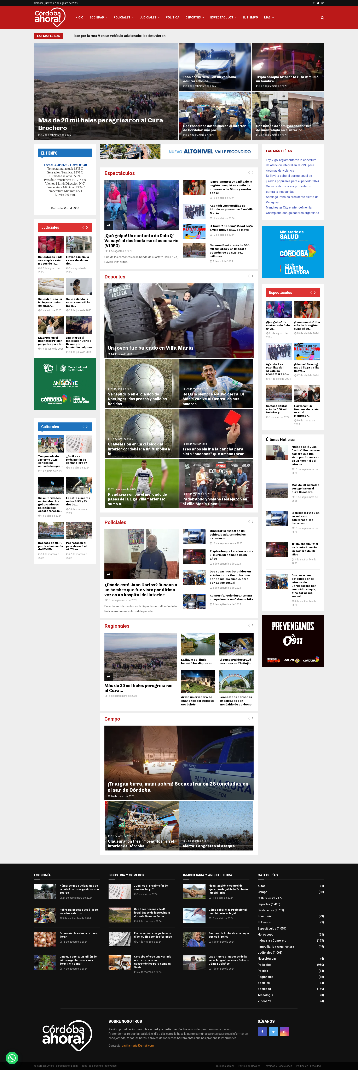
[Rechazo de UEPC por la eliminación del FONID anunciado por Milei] (51, 530)
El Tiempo (250, 17)
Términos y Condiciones (278, 1066)
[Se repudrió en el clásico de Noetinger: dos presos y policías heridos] (142, 383)
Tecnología (265, 995)
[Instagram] (284, 1031)
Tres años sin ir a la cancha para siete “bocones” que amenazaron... (215, 451)
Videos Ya (264, 1001)
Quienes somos (225, 1066)
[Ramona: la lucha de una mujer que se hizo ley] (194, 939)
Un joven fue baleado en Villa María (150, 348)
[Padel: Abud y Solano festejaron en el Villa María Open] (216, 483)
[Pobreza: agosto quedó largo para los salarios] (45, 915)
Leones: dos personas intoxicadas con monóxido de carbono (235, 700)
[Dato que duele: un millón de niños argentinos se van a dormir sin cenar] (45, 962)
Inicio (79, 17)
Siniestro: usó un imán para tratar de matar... (50, 302)
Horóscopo (265, 934)
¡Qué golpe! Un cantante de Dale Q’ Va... (278, 325)
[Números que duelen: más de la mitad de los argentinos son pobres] (45, 891)
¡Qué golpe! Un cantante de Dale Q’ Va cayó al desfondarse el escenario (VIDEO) (141, 240)
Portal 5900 (71, 208)
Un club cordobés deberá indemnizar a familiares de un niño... (288, 128)
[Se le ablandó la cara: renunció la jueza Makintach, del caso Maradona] (79, 286)
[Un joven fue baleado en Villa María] (179, 320)
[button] (12, 1058)
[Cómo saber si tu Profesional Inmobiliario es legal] (194, 915)
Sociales (264, 983)
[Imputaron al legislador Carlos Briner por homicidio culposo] (79, 325)
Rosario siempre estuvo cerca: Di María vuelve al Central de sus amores (213, 399)
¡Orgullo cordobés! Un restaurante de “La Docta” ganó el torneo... (214, 128)
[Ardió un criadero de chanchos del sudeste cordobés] (198, 681)
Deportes (193, 17)
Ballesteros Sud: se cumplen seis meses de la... (50, 260)
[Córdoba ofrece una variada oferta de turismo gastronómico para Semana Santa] (120, 962)
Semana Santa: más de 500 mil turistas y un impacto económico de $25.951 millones (229, 250)
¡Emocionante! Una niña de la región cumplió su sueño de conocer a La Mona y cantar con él (231, 187)
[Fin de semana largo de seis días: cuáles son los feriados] (120, 939)
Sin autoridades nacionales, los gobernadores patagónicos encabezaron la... (50, 504)
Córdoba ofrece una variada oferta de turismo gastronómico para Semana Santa (152, 962)
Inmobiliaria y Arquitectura (276, 946)
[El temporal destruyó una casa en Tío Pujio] (236, 644)
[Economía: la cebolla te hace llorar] (45, 939)
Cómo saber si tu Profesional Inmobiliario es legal (228, 911)
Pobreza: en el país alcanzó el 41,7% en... (76, 546)
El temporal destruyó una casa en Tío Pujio (235, 661)
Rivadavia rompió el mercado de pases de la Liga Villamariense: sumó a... (137, 499)
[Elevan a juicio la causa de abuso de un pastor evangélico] (79, 244)
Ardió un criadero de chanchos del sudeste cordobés (197, 700)
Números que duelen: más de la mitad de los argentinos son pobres (79, 889)
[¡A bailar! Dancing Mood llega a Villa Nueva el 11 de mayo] (194, 231)
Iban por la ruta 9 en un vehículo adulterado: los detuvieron (120, 36)
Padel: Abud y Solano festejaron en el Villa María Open (215, 501)
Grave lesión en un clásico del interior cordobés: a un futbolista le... (139, 449)
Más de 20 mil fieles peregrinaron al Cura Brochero (305, 488)
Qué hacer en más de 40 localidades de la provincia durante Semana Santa (152, 913)
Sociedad (97, 17)
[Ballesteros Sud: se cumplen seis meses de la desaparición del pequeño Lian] (51, 244)
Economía (265, 916)
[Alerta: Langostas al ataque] (216, 825)
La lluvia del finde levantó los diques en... (198, 661)
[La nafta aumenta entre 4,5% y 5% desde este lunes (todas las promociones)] (79, 485)
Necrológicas (267, 958)
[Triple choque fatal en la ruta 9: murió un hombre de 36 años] (194, 556)
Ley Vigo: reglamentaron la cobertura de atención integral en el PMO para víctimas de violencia (291, 165)
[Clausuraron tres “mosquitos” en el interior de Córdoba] (142, 825)
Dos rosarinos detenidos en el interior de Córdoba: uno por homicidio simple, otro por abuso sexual (230, 577)
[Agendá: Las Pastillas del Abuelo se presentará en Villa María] (194, 211)
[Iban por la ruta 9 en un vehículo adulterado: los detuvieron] (194, 536)
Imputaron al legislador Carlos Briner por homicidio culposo (79, 342)
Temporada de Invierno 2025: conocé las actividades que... (50, 461)
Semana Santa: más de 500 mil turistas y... (276, 409)
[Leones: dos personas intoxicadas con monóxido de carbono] (236, 681)
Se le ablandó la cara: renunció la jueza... (78, 302)
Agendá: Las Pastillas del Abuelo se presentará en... (277, 369)
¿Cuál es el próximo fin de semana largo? (76, 459)
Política (172, 17)
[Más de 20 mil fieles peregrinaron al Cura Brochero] (140, 657)
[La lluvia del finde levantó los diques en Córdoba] (198, 644)
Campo (112, 719)
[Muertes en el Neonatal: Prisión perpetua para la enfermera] (51, 325)
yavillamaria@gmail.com (138, 1045)
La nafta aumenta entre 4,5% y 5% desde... (78, 501)
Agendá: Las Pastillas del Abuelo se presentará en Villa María (232, 209)
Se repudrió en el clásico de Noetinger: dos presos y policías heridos (137, 399)
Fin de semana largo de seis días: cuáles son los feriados (153, 935)
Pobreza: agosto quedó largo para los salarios (78, 911)
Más (267, 17)
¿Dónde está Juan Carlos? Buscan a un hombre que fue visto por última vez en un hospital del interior (140, 589)
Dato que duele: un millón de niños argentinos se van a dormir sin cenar (78, 960)
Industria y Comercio (272, 940)
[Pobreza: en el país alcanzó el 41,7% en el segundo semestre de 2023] (79, 530)
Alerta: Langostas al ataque (209, 846)
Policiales (122, 17)
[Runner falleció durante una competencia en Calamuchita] (194, 601)
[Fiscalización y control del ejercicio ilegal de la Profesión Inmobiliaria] (194, 891)
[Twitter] (273, 1031)
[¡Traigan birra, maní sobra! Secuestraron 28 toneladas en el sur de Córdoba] (179, 763)
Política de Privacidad (308, 1066)
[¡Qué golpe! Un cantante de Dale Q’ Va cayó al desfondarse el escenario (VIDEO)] (141, 205)
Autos (262, 886)
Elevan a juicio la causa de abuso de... (77, 260)
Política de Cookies (249, 1066)
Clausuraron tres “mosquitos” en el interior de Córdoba (141, 843)
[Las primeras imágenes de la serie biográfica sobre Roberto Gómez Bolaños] (194, 962)
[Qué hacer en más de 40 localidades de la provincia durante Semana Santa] (120, 915)
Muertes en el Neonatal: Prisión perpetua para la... (51, 341)
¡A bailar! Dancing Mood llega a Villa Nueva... (306, 367)
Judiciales (148, 17)
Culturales (50, 427)
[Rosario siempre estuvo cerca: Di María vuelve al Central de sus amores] (216, 383)
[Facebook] (262, 1031)
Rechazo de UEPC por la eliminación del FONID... (50, 546)
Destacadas (266, 910)
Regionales (116, 626)
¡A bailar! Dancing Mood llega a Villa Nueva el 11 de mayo (231, 228)
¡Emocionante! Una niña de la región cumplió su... (307, 325)
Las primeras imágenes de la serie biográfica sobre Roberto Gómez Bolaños (229, 960)
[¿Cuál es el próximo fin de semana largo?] (79, 444)
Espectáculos (221, 17)
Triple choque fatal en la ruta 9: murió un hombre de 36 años (232, 554)
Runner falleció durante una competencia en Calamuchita (207, 79)
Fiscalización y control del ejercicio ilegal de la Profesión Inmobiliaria (229, 889)
